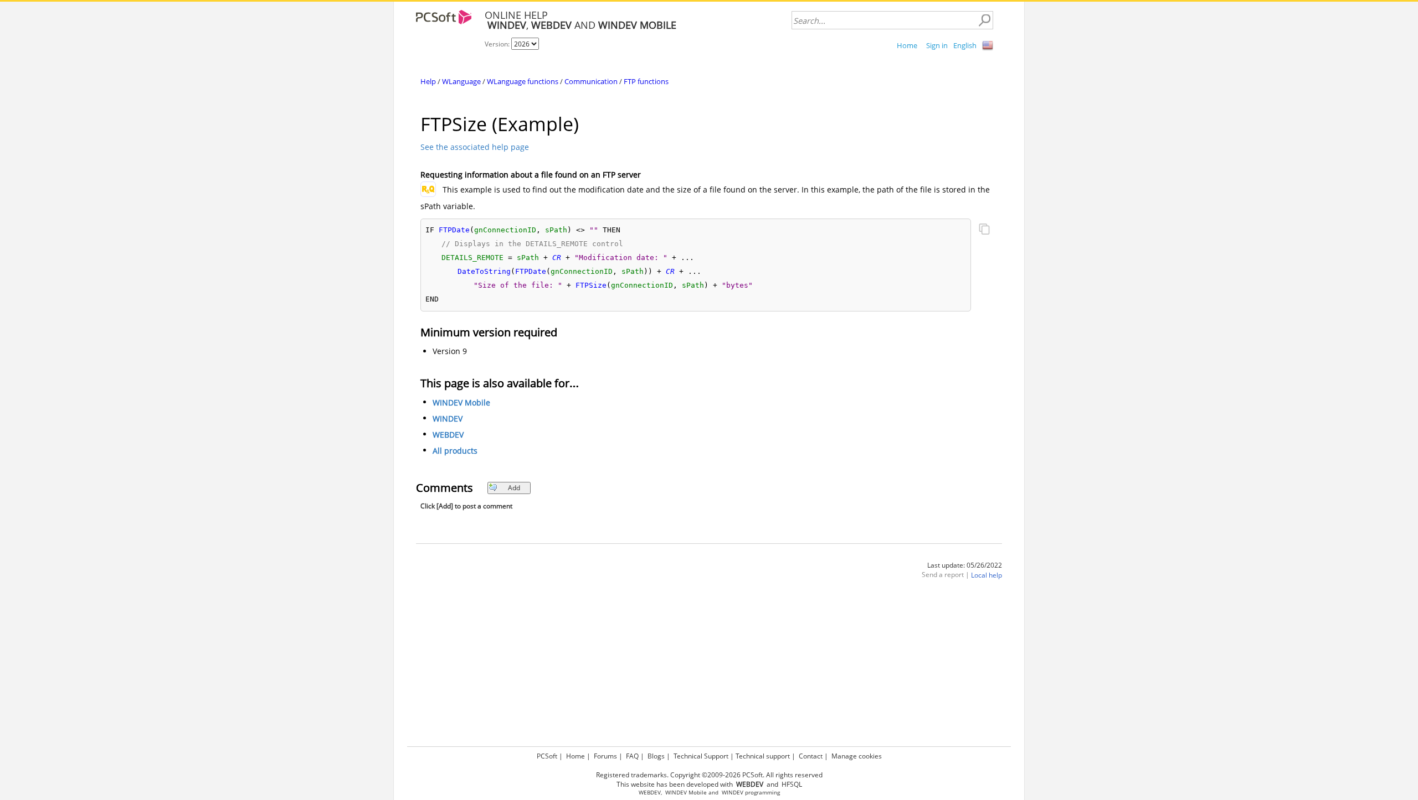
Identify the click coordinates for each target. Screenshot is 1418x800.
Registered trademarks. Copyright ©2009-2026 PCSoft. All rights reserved (709, 775)
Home (907, 45)
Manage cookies (856, 756)
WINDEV (448, 418)
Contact (811, 756)
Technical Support (701, 756)
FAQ (632, 756)
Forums (605, 756)
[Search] (984, 20)
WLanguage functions (522, 81)
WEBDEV (448, 434)
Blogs (656, 756)
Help (428, 81)
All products (455, 450)
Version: (498, 44)
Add (514, 487)
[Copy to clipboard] (984, 230)
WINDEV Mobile (461, 402)
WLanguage (461, 81)
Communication (591, 81)
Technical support (763, 756)
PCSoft (547, 756)
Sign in (937, 45)
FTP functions (646, 81)
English (965, 45)
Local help (986, 575)
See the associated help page (474, 147)
